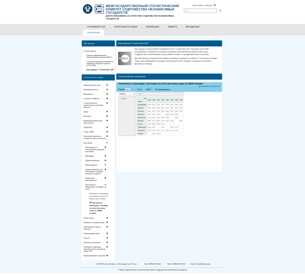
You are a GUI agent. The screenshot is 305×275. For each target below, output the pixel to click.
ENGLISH (208, 5)
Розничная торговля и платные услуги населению (95, 137)
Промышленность (91, 90)
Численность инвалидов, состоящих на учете (95, 187)
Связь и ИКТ (89, 132)
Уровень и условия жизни (94, 222)
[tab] (96, 85)
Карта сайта (197, 5)
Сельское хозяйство (91, 98)
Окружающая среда (91, 233)
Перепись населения (92, 242)
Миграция (89, 156)
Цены (86, 112)
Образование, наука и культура (92, 228)
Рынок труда (89, 218)
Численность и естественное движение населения (95, 149)
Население (88, 143)
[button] (96, 27)
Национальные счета (92, 85)
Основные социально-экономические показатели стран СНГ (94, 249)
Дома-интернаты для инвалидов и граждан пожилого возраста (94, 171)
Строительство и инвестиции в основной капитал (93, 105)
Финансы (87, 116)
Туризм (86, 238)
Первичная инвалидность (91, 179)
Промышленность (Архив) (94, 256)
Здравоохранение (92, 160)
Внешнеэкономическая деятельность (93, 122)
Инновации (88, 94)
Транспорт (88, 127)
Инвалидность (91, 165)
